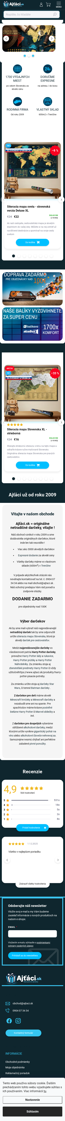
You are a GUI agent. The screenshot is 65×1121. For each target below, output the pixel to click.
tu (45, 1091)
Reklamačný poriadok (17, 1073)
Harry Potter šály (31, 656)
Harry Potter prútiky (24, 660)
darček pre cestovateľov (36, 640)
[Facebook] (8, 1020)
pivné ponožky (38, 743)
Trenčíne (46, 565)
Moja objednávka (15, 1067)
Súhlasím (33, 1111)
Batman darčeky (40, 687)
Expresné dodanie (28, 555)
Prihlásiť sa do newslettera (25, 955)
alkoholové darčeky (34, 727)
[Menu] (58, 4)
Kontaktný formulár (23, 1033)
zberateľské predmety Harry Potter (28, 668)
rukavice (48, 656)
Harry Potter (26, 711)
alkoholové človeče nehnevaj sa (38, 735)
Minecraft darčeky (43, 699)
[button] (6, 38)
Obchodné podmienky (17, 1061)
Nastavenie (32, 1100)
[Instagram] (17, 1020)
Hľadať (54, 14)
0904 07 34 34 (21, 1010)
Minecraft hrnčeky (20, 699)
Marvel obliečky (44, 711)
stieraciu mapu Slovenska (31, 636)
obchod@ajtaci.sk (23, 1003)
